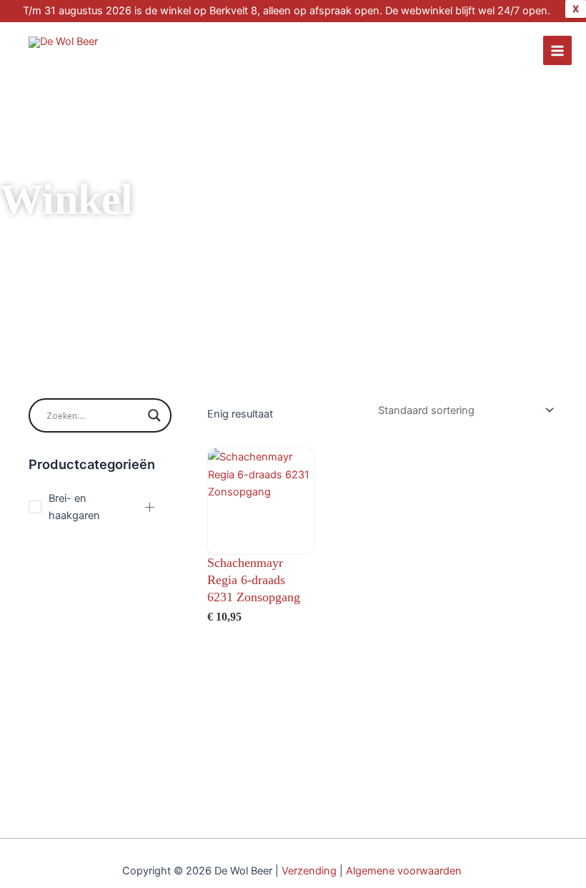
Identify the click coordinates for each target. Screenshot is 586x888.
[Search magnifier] (154, 415)
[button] (149, 507)
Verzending (309, 870)
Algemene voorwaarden (405, 870)
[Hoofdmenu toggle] (557, 50)
